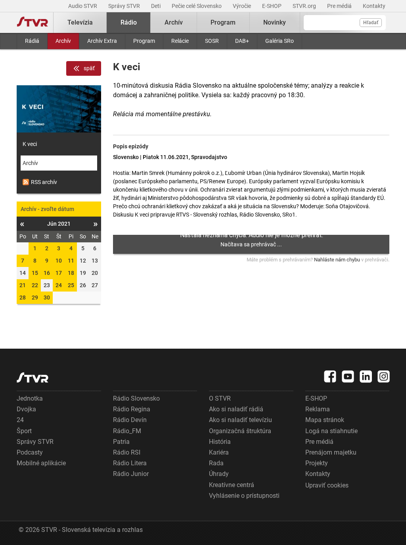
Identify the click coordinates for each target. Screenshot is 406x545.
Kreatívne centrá (231, 485)
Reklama (317, 409)
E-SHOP (272, 6)
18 (71, 273)
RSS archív (44, 182)
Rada (216, 463)
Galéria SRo (279, 41)
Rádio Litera (130, 463)
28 (22, 297)
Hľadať (370, 22)
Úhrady (219, 474)
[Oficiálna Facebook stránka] (330, 376)
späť (89, 68)
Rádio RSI (126, 452)
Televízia (80, 22)
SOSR (212, 41)
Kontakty (374, 6)
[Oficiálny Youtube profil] (348, 376)
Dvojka (26, 409)
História (220, 441)
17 (59, 273)
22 (35, 285)
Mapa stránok (324, 420)
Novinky (274, 22)
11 (71, 260)
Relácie (180, 41)
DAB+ (242, 41)
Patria (121, 441)
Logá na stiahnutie (331, 431)
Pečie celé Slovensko (197, 6)
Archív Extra (102, 41)
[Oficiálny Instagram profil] (384, 376)
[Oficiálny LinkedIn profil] (366, 376)
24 (59, 285)
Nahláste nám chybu (337, 260)
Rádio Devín (130, 420)
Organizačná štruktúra (240, 431)
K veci (30, 144)
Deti (156, 6)
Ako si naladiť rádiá (236, 409)
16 (47, 273)
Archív (63, 41)
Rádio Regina (131, 409)
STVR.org (305, 6)
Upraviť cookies (327, 485)
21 (22, 285)
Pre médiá (340, 6)
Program (144, 41)
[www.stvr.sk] (32, 377)
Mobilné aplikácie (41, 463)
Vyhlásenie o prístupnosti (244, 495)
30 (47, 297)
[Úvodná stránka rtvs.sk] (32, 22)
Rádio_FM (127, 431)
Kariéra (219, 452)
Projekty (316, 463)
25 (71, 285)
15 (35, 273)
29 (35, 297)
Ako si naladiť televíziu (240, 420)
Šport (24, 431)
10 (59, 260)
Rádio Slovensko (136, 398)
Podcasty (30, 452)
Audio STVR (83, 6)
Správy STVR (124, 6)
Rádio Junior (131, 474)
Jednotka (30, 398)
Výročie (242, 6)
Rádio (129, 22)
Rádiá (32, 41)
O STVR (220, 398)
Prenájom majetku (330, 452)
